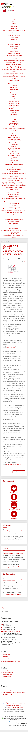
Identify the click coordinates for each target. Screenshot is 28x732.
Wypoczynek (14, 121)
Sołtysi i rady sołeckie (8, 672)
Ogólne (14, 23)
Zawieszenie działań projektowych (14, 167)
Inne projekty (14, 217)
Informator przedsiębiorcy (14, 139)
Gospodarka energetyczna (14, 44)
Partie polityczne (14, 37)
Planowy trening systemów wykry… (12, 592)
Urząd (14, 50)
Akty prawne (14, 75)
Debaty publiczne (14, 107)
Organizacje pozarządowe (14, 35)
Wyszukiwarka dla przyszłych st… (12, 555)
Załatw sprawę (14, 144)
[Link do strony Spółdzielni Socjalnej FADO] (14, 705)
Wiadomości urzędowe (14, 153)
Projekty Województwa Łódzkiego (14, 187)
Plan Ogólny (14, 48)
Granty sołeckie (14, 189)
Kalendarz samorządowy (14, 155)
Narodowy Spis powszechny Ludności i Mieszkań (14, 128)
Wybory (14, 112)
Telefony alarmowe (7, 674)
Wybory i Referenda (14, 80)
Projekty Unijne (14, 162)
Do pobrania (14, 158)
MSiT (14, 225)
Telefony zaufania (7, 676)
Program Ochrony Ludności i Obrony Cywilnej (14, 235)
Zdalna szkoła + (14, 171)
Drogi (14, 42)
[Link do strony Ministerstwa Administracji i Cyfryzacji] (14, 703)
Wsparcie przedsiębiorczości (14, 141)
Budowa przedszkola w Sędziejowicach (14, 164)
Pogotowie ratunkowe (8, 678)
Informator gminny (14, 87)
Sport (14, 117)
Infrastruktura (14, 41)
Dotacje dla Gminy (14, 160)
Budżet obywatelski (14, 108)
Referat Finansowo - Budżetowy (14, 62)
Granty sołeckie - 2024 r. (14, 194)
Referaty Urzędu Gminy (8, 670)
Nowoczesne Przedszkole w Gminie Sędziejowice (14, 182)
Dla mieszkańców (14, 85)
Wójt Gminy (14, 26)
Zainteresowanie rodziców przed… (11, 564)
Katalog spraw (14, 146)
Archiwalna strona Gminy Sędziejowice (12, 661)
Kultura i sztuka (14, 116)
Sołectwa (14, 25)
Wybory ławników (14, 82)
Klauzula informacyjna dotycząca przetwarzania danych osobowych (14, 693)
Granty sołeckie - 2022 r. (14, 192)
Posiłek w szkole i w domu (14, 223)
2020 (14, 216)
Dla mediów (14, 151)
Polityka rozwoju (14, 135)
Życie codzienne (14, 89)
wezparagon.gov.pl (10, 347)
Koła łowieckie (14, 39)
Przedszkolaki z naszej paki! (14, 169)
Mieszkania (14, 91)
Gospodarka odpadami (14, 101)
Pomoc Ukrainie (14, 130)
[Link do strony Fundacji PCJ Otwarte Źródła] (14, 707)
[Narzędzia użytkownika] (23, 261)
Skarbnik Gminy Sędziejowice (14, 57)
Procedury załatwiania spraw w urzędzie (14, 73)
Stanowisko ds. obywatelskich (14, 67)
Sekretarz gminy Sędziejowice (14, 58)
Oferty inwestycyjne (14, 142)
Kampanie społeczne (14, 110)
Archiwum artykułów (7, 659)
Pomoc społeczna (14, 100)
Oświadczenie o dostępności (9, 689)
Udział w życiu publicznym (14, 103)
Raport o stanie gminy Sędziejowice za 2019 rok (14, 30)
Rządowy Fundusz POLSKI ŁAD (14, 234)
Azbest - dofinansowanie (14, 207)
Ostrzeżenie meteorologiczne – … (12, 583)
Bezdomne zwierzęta (14, 123)
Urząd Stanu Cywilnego (13, 66)
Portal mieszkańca (14, 132)
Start (14, 19)
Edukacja (14, 96)
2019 (14, 214)
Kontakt (14, 237)
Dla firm (14, 133)
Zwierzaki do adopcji (14, 125)
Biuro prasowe (14, 157)
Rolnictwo (14, 126)
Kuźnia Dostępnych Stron (16, 722)
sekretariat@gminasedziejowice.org (11, 631)
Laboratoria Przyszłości (14, 221)
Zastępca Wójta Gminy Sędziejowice (14, 55)
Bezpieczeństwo (14, 92)
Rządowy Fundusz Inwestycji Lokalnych (14, 219)
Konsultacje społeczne (14, 105)
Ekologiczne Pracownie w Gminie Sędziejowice (14, 209)
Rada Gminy (14, 28)
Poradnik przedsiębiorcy (14, 137)
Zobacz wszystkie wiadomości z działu (12, 567)
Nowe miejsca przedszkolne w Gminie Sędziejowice (14, 166)
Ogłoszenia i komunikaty (14, 148)
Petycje (14, 78)
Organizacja (14, 32)
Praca (14, 98)
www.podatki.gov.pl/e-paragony (13, 464)
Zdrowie (14, 94)
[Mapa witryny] (13, 6)
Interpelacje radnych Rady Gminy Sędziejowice (14, 76)
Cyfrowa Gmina (14, 176)
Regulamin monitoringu (8, 690)
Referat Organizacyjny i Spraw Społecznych (14, 60)
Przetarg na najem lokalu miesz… (12, 534)
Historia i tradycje (14, 46)
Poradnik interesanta (14, 150)
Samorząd (13, 33)
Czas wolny (14, 114)
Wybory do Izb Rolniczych (14, 83)
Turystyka (14, 119)
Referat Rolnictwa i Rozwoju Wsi (14, 64)
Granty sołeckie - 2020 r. (14, 191)
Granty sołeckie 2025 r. (14, 196)
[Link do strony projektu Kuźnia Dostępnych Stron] (14, 702)
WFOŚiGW (14, 205)
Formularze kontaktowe (8, 679)
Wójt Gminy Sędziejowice (14, 53)
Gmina (13, 21)
